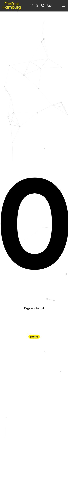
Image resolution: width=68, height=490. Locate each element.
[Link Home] (12, 6)
